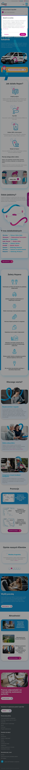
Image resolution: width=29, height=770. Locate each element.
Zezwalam (23, 34)
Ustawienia (6, 34)
